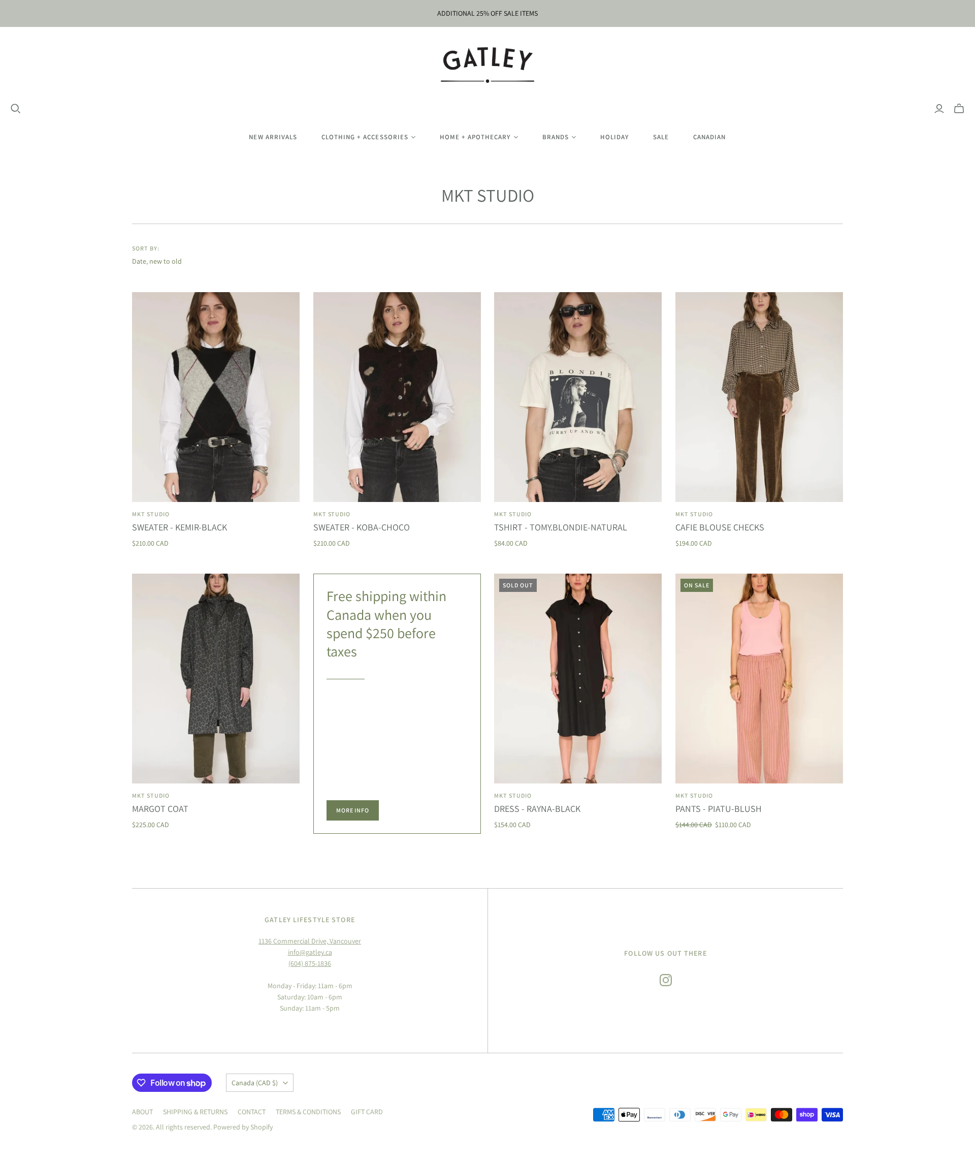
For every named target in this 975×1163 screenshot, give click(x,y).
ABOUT (142, 1111)
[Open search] (16, 109)
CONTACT (252, 1111)
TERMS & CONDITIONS (308, 1111)
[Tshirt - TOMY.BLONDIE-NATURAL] (578, 397)
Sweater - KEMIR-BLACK (179, 527)
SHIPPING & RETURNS (195, 1111)
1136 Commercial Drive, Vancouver (309, 941)
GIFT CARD (367, 1111)
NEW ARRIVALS (273, 137)
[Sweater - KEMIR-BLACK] (216, 397)
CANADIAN (709, 137)
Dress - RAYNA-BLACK (537, 808)
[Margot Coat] (216, 678)
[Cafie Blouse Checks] (759, 397)
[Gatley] (488, 65)
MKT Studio (151, 514)
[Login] (939, 108)
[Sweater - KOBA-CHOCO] (397, 397)
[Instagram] (666, 980)
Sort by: (145, 248)
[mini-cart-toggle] (959, 108)
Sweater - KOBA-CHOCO (361, 527)
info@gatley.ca (310, 952)
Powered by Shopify (243, 1126)
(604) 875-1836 (309, 963)
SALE (661, 137)
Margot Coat (160, 808)
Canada (255, 1082)
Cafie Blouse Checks (719, 527)
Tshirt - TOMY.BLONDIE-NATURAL (560, 527)
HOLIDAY (614, 137)
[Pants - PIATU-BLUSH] (759, 678)
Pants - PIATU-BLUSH (718, 808)
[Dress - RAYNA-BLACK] (578, 678)
